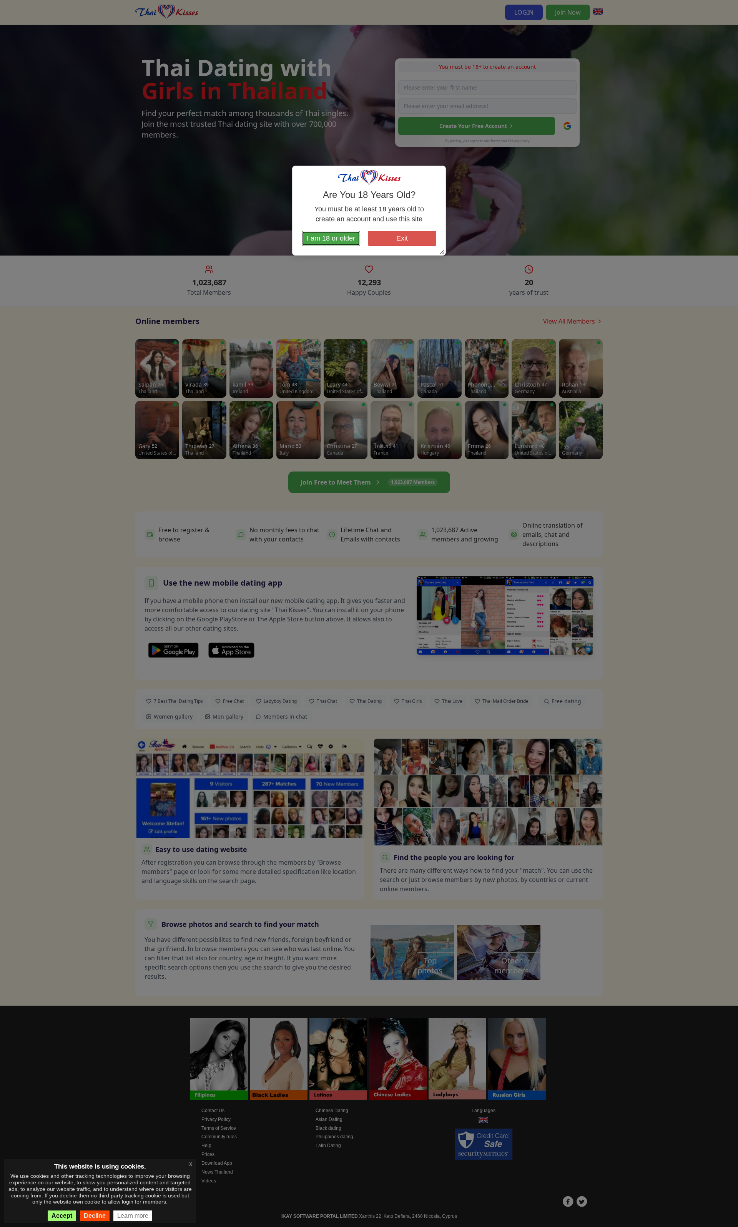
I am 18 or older (331, 238)
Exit (402, 238)
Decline (95, 1215)
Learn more (132, 1215)
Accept (62, 1215)
